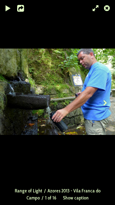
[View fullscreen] (93, 7)
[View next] (106, 102)
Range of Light (28, 191)
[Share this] (24, 7)
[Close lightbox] (107, 7)
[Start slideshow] (8, 7)
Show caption (76, 198)
